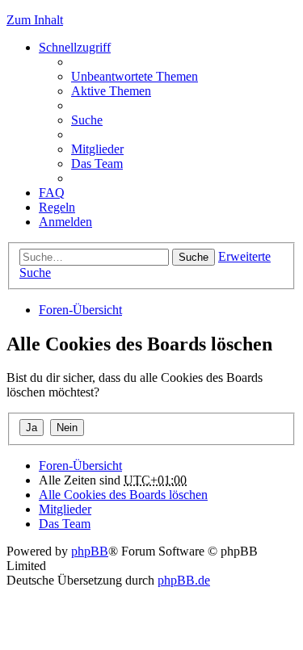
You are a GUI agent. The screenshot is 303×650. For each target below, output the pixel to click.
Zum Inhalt (34, 20)
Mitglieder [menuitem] (97, 149)
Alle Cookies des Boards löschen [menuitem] (123, 494)
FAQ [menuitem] (52, 192)
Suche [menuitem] (87, 120)
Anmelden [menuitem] (65, 222)
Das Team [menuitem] (97, 163)
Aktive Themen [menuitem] (111, 91)
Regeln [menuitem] (57, 207)
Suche (193, 257)
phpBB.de (184, 580)
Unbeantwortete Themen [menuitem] (134, 76)
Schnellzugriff (75, 47)
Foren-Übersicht (80, 310)
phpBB (89, 551)
